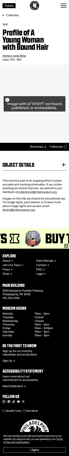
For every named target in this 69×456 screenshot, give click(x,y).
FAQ (39, 269)
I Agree (34, 449)
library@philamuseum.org (19, 210)
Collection (12, 15)
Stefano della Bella (14, 56)
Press (6, 269)
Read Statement (13, 386)
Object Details (18, 165)
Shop (6, 274)
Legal (39, 274)
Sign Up (7, 361)
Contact (41, 265)
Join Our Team (12, 265)
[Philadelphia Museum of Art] (34, 5)
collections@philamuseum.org (37, 192)
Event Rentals (45, 261)
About (6, 261)
